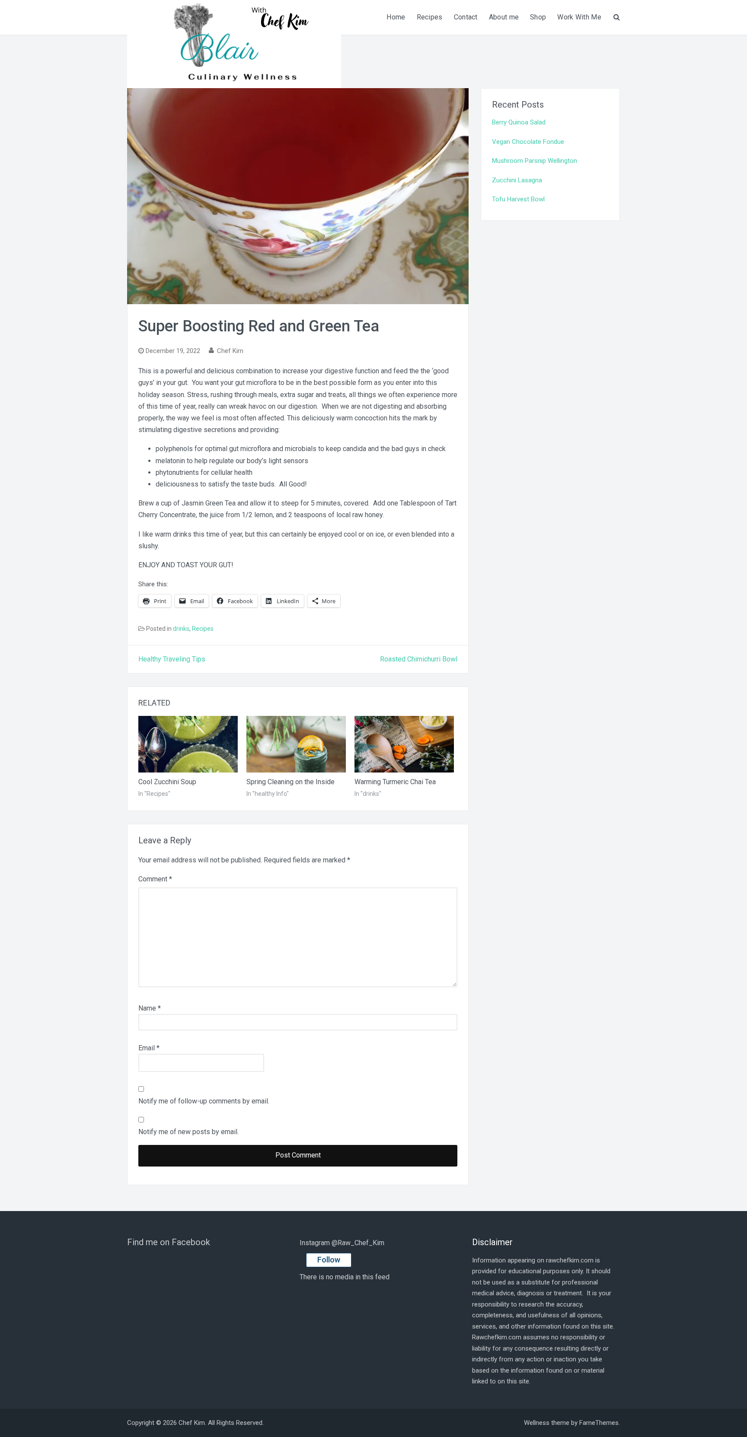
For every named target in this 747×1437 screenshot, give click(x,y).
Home (395, 17)
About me (504, 17)
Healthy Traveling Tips (171, 659)
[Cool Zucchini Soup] (188, 744)
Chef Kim (230, 351)
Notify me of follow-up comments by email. (203, 1101)
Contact (466, 17)
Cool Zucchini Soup (167, 782)
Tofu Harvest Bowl (518, 199)
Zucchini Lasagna (517, 180)
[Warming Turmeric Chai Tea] (404, 744)
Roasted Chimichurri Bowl (418, 659)
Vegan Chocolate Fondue (528, 142)
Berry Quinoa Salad (519, 122)
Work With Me (579, 17)
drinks (181, 628)
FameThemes (599, 1423)
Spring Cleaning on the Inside (290, 782)
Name (149, 1008)
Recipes (430, 17)
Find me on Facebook (168, 1242)
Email (149, 1048)
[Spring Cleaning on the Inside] (296, 744)
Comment (155, 879)
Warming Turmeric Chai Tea (395, 782)
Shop (538, 17)
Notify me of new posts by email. (188, 1132)
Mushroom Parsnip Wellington (534, 161)
